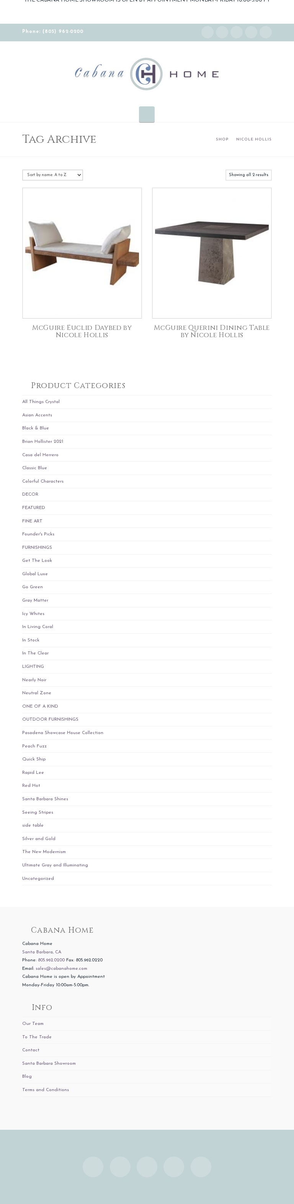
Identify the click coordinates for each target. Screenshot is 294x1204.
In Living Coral (37, 627)
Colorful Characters (43, 481)
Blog (27, 1076)
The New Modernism (44, 852)
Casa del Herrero (40, 455)
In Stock (30, 640)
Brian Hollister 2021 (42, 441)
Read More (82, 304)
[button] (147, 114)
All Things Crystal (41, 402)
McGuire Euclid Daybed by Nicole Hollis (82, 331)
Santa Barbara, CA (41, 952)
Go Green (32, 587)
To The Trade (37, 1037)
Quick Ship (34, 759)
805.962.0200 (51, 960)
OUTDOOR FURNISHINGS (50, 719)
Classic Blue (34, 468)
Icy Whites (33, 614)
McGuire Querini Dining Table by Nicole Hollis (212, 331)
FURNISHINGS (37, 547)
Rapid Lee (33, 772)
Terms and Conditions (45, 1090)
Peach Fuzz (34, 746)
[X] (236, 32)
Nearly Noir (34, 680)
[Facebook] (222, 32)
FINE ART (32, 521)
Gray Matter (35, 600)
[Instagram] (207, 32)
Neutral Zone (36, 693)
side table (33, 825)
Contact (30, 1050)
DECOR (30, 494)
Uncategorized (38, 878)
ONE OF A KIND (40, 706)
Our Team (33, 1023)
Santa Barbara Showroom (49, 1063)
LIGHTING (33, 666)
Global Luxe (35, 574)
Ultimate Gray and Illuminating (55, 865)
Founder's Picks (38, 534)
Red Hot (31, 785)
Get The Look (37, 560)
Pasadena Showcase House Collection (62, 733)
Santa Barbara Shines (45, 799)
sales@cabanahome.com (61, 968)
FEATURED (33, 508)
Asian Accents (37, 415)
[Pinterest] (266, 32)
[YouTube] (251, 32)
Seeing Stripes (37, 812)
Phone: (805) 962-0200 (52, 31)
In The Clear (35, 653)
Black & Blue (35, 428)
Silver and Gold (39, 839)
